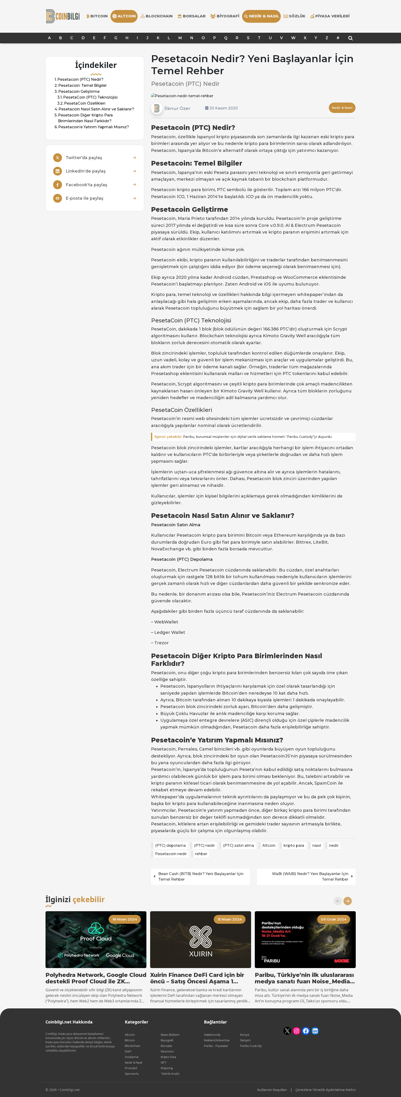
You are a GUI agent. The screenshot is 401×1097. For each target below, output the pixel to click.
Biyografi (228, 16)
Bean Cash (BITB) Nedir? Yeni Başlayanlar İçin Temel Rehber (200, 877)
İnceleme (132, 1057)
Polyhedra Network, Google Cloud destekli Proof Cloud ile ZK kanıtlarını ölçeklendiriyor (95, 978)
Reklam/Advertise (217, 1040)
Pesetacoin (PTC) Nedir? (80, 79)
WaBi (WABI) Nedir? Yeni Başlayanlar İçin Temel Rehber (310, 877)
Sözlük (297, 16)
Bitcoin (130, 1040)
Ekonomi (167, 1051)
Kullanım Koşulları (272, 1090)
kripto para (294, 845)
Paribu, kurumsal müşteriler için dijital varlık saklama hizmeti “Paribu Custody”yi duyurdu (243, 437)
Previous (336, 901)
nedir (334, 845)
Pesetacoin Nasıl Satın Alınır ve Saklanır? (96, 109)
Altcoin (268, 845)
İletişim (245, 1040)
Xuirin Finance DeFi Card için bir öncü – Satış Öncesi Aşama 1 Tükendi (197, 978)
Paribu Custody (251, 1046)
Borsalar (194, 16)
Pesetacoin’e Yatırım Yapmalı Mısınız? (93, 127)
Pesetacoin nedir (171, 854)
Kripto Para (168, 1057)
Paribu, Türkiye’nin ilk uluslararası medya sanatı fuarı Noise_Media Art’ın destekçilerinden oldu (304, 978)
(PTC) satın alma (238, 845)
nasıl (316, 845)
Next (345, 901)
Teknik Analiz (170, 1073)
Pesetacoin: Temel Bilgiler (82, 85)
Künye (244, 1034)
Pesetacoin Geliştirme (79, 91)
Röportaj (167, 1068)
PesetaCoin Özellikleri (84, 103)
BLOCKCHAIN (159, 16)
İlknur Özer (177, 108)
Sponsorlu (132, 1073)
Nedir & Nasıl (264, 16)
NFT (164, 1062)
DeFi (128, 1051)
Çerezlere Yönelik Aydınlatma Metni (325, 1090)
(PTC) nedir (204, 845)
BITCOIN (99, 16)
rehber (201, 854)
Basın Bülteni (170, 1034)
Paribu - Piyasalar (216, 1046)
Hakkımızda (212, 1034)
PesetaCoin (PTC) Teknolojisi (90, 97)
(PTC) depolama (170, 845)
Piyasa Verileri (332, 16)
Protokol (131, 1068)
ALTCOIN (127, 16)
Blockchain (132, 1046)
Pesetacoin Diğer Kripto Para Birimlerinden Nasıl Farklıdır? (85, 118)
